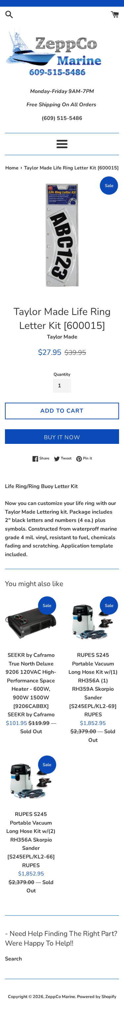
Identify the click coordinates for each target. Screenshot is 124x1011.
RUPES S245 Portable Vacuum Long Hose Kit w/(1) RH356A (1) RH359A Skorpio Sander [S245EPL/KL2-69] (93, 681)
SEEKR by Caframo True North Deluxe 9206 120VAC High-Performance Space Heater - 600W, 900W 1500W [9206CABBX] (31, 681)
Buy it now (62, 437)
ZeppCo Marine (60, 997)
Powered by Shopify (96, 997)
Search (13, 958)
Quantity (62, 374)
